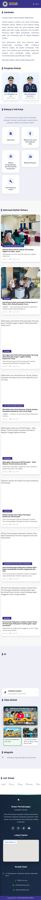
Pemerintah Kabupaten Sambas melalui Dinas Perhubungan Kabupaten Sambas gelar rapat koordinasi (19, 623)
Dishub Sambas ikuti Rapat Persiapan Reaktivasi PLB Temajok (16, 516)
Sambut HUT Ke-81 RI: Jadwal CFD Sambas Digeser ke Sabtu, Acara (18, 250)
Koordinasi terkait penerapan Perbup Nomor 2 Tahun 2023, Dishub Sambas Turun (20, 303)
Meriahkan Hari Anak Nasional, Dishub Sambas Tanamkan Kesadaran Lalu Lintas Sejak (20, 410)
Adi (6, 259)
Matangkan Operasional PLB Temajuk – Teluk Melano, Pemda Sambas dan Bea (19, 463)
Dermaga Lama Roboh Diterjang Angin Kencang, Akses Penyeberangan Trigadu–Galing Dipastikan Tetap (20, 356)
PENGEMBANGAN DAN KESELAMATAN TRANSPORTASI (17, 563)
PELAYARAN (7, 298)
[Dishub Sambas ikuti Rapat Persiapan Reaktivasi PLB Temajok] (20, 495)
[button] (4, 757)
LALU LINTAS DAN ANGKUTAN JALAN (13, 246)
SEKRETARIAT (7, 458)
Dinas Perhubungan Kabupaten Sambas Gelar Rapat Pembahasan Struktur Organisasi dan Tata (19, 569)
